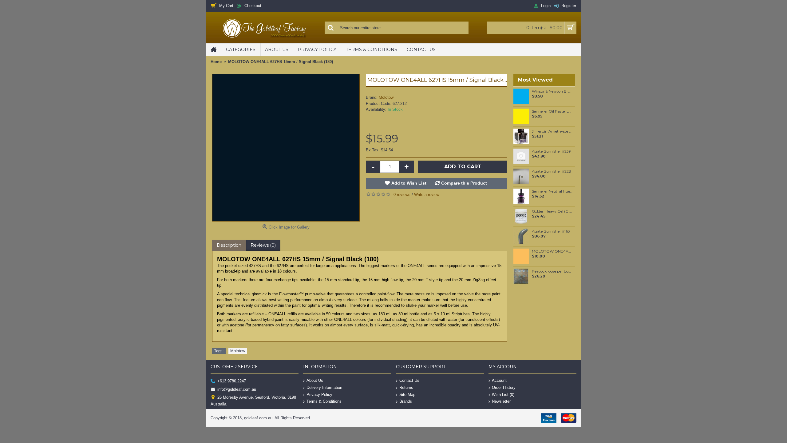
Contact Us (409, 380)
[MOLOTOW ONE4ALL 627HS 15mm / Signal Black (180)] (286, 148)
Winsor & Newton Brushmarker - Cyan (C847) (552, 91)
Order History (504, 387)
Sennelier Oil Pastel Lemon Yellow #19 (552, 111)
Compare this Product (464, 183)
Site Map (407, 394)
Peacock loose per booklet (552, 271)
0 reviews (402, 194)
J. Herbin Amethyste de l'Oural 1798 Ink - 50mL (552, 131)
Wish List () (503, 394)
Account (499, 380)
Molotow (386, 97)
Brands (405, 401)
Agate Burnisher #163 (551, 231)
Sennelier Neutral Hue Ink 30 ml (552, 191)
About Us (314, 380)
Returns (406, 387)
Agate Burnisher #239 (551, 151)
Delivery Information (324, 387)
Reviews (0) (263, 245)
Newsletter (501, 401)
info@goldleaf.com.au (236, 389)
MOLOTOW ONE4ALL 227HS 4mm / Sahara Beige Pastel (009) (552, 251)
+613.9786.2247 (231, 381)
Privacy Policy (319, 394)
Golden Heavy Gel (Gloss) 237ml (552, 211)
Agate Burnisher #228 (551, 171)
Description (229, 245)
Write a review (426, 194)
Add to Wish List (408, 183)
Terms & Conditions (324, 401)
